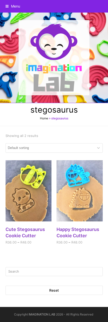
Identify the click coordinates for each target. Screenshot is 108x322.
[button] (13, 6)
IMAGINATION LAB (42, 314)
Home (44, 118)
